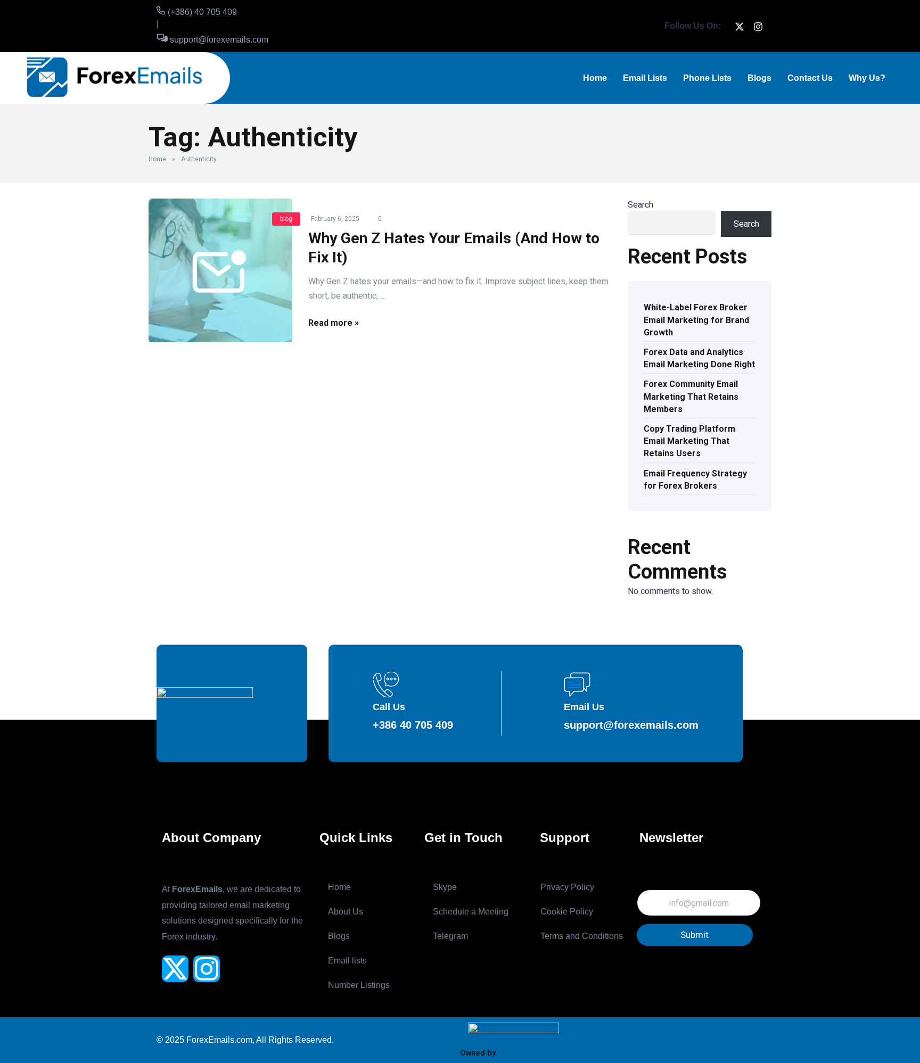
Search (640, 205)
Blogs (759, 78)
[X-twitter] (175, 968)
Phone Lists (707, 78)
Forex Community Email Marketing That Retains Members (691, 396)
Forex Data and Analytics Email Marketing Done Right (699, 358)
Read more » (333, 323)
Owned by (478, 1053)
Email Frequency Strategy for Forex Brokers (695, 479)
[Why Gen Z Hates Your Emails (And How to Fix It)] (220, 270)
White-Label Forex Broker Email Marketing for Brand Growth (696, 319)
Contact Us (810, 78)
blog (286, 219)
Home (595, 78)
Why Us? (867, 78)
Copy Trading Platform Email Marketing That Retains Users (689, 441)
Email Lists (645, 78)
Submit (694, 934)
